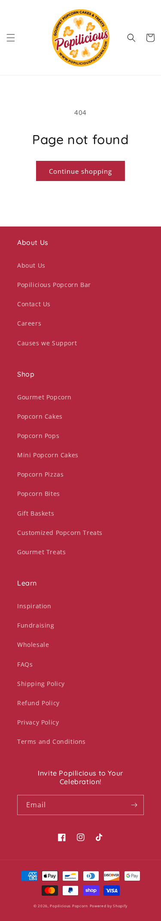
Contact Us (34, 304)
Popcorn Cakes (40, 416)
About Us (31, 265)
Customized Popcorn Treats (60, 532)
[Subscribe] (134, 805)
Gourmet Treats (41, 552)
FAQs (25, 664)
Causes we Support (47, 343)
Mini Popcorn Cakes (48, 455)
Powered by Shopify (109, 905)
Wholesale (33, 644)
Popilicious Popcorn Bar (54, 285)
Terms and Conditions (51, 741)
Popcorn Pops (38, 436)
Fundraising (36, 625)
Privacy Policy (38, 722)
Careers (29, 323)
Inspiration (34, 606)
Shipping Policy (41, 683)
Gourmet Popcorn (44, 397)
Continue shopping (80, 171)
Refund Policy (38, 703)
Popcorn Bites (38, 493)
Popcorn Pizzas (40, 474)
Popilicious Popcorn (69, 905)
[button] (10, 37)
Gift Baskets (35, 513)
